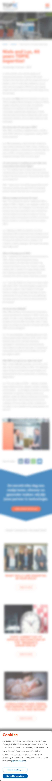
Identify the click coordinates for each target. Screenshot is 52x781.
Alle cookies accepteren (15, 776)
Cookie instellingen (15, 770)
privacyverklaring (18, 760)
